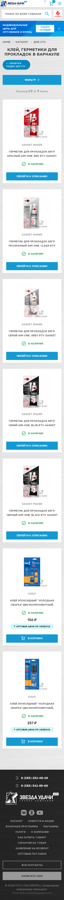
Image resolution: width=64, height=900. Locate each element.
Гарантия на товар (32, 842)
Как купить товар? (32, 837)
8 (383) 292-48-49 (34, 778)
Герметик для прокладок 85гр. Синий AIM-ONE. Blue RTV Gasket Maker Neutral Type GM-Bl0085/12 (32, 425)
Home (6, 42)
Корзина (53, 1)
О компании (40, 832)
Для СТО (40, 42)
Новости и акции (41, 821)
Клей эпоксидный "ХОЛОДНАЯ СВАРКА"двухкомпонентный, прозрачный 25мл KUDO (32, 707)
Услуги (20, 832)
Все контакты (32, 865)
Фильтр (30, 79)
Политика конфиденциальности (32, 893)
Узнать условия (45, 28)
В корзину (35, 638)
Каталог (22, 42)
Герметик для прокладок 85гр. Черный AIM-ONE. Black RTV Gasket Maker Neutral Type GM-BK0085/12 (32, 514)
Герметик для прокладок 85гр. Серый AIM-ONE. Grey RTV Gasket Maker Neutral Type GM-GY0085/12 (32, 335)
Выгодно (57, 11)
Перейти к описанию (32, 176)
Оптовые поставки (32, 853)
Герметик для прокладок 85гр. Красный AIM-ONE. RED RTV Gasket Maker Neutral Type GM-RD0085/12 (32, 155)
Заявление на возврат (32, 848)
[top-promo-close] (59, 28)
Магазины (50, 826)
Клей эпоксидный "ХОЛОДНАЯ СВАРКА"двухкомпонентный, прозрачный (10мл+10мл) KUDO (32, 604)
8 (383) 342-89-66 (34, 785)
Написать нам (32, 876)
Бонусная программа (22, 826)
